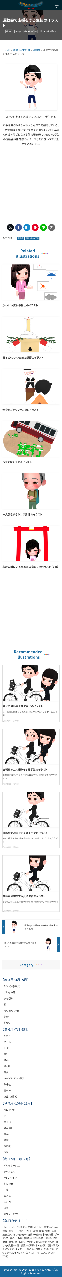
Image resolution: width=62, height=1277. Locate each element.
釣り (11, 1231)
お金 (20, 1231)
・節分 (5, 1016)
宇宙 (46, 1227)
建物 (35, 1231)
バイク (14, 1234)
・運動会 (6, 1146)
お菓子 (39, 1249)
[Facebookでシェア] (18, 227)
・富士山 (6, 1122)
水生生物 (35, 1238)
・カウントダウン (10, 1214)
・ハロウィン (8, 1109)
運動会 (18, 31)
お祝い (22, 1241)
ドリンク (19, 1252)
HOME (6, 50)
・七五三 (6, 1116)
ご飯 (52, 1249)
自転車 (22, 1234)
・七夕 (5, 1048)
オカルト (38, 1227)
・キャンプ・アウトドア (13, 1078)
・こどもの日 (8, 992)
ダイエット (20, 1249)
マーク (15, 1227)
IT (15, 1231)
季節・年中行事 (30, 31)
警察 (26, 1238)
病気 (11, 1241)
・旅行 (5, 1054)
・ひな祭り (7, 998)
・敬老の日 (7, 1128)
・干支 (5, 1189)
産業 (41, 1231)
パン (26, 1252)
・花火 (5, 1072)
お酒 (46, 1249)
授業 (23, 1245)
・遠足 (5, 1152)
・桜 (4, 1004)
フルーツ (34, 1252)
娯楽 (47, 1231)
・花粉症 (6, 1022)
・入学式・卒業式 (11, 986)
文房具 (30, 1245)
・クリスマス (8, 1171)
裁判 (20, 1238)
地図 (29, 1241)
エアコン (45, 1252)
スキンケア (8, 1249)
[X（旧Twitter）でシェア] (10, 227)
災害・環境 (52, 1245)
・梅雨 (5, 1060)
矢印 (30, 1227)
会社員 (28, 1231)
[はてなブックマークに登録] (26, 227)
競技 (4, 1231)
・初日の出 (7, 1183)
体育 (16, 1245)
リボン (23, 1227)
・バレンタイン (9, 1177)
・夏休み (6, 1090)
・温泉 (5, 1208)
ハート (7, 1227)
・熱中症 (6, 1084)
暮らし (13, 1238)
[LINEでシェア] (43, 227)
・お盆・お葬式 (9, 1096)
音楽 (53, 1231)
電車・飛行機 (47, 1234)
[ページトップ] (55, 1270)
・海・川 (6, 1066)
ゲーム (53, 1227)
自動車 (31, 1234)
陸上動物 (46, 1238)
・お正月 (6, 1201)
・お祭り (6, 1036)
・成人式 (6, 1195)
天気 (35, 1241)
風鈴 (10, 1245)
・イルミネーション (11, 1165)
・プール (6, 1042)
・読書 (5, 1140)
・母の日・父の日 (10, 1010)
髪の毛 (30, 1249)
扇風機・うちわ (47, 1241)
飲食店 (6, 1234)
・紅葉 (5, 1134)
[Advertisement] (31, 185)
